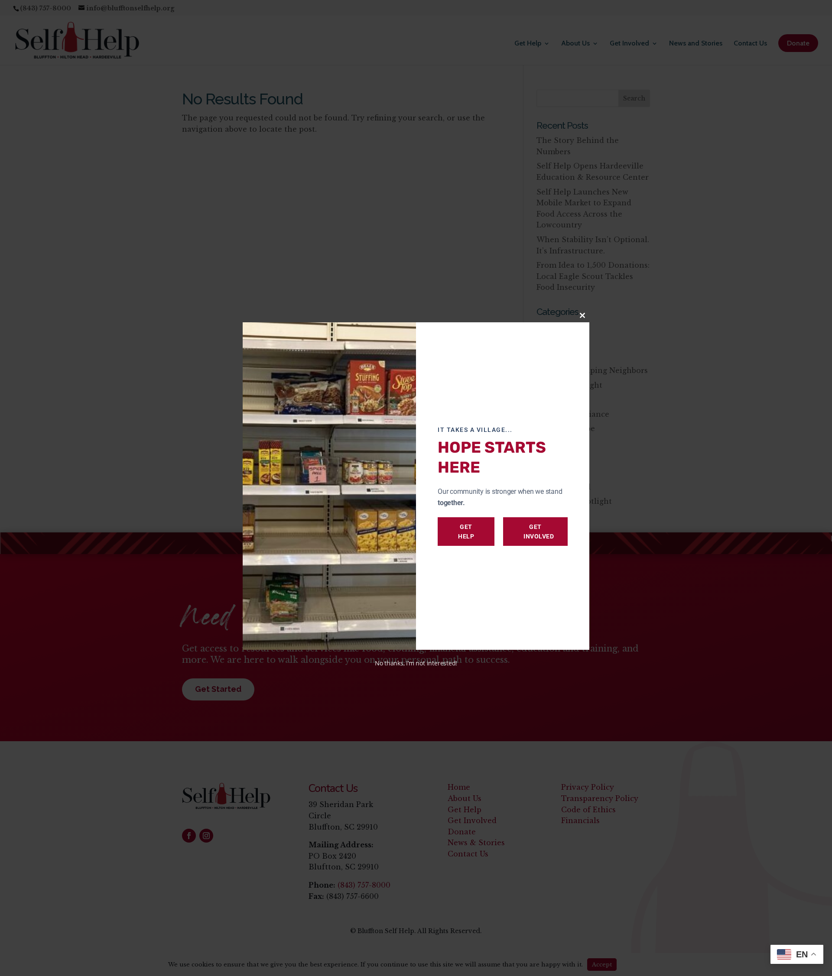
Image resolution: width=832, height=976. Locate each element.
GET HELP (466, 531)
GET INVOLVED (538, 531)
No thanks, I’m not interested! (416, 663)
